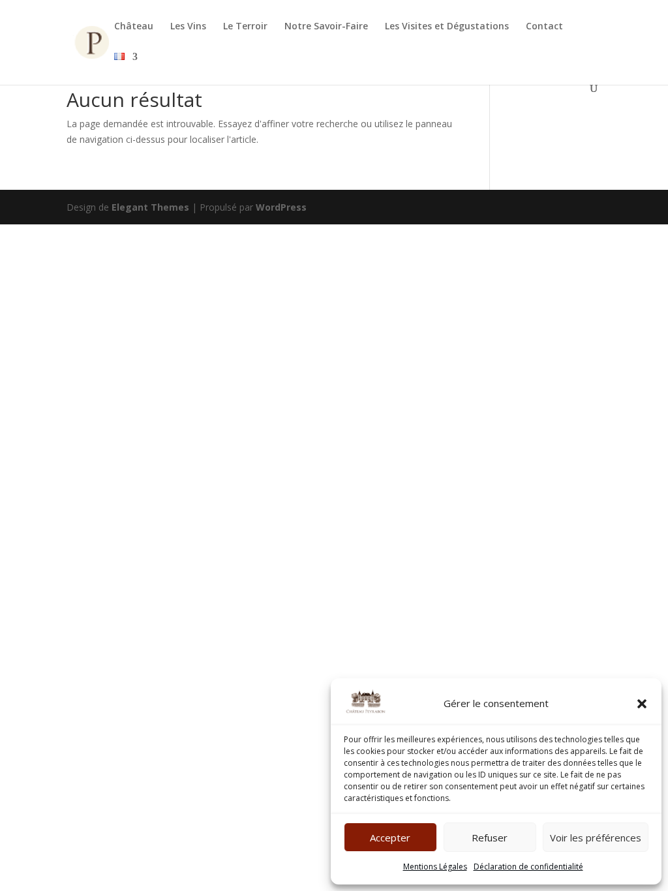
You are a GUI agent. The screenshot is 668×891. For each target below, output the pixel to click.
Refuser (490, 837)
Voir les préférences (595, 837)
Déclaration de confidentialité (528, 866)
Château (133, 27)
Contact (544, 27)
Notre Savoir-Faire (326, 27)
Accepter (390, 837)
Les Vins (188, 27)
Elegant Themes (150, 207)
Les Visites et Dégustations (447, 27)
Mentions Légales (435, 866)
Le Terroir (245, 27)
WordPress (281, 207)
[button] (641, 703)
